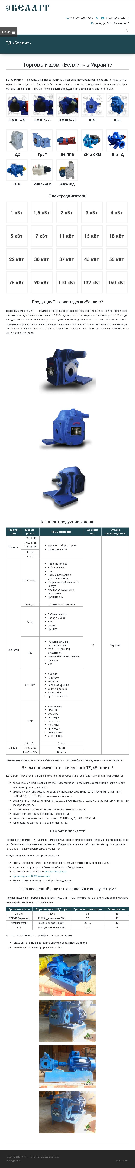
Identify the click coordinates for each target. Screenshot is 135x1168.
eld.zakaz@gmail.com (117, 18)
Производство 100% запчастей (31, 876)
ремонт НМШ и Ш (55, 871)
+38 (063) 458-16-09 (81, 18)
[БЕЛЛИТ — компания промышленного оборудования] (25, 7)
